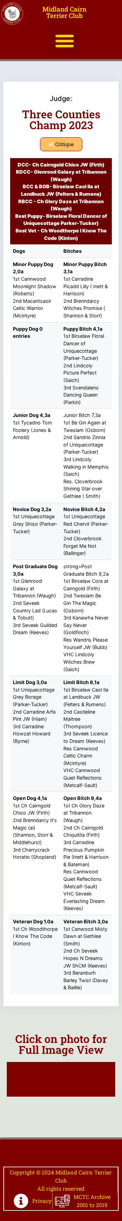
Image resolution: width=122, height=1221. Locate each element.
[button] (64, 40)
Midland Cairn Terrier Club (64, 12)
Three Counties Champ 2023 (61, 119)
